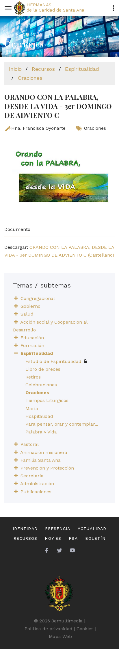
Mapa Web (60, 636)
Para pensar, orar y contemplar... (61, 424)
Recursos (43, 69)
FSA (73, 538)
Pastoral (30, 444)
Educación (32, 337)
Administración (37, 483)
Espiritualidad (82, 69)
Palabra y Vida (41, 432)
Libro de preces (42, 369)
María (31, 408)
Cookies (85, 628)
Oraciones (30, 78)
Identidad (25, 528)
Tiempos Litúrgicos (46, 400)
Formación (32, 345)
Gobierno (30, 306)
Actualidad (92, 528)
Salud (27, 314)
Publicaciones (36, 491)
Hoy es (53, 538)
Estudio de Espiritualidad (53, 361)
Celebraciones (41, 384)
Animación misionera (43, 452)
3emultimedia (67, 621)
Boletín (95, 538)
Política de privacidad (48, 628)
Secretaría (32, 476)
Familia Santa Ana (41, 460)
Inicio (15, 69)
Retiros (33, 377)
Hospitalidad (39, 416)
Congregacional (38, 298)
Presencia (57, 528)
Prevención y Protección (47, 468)
